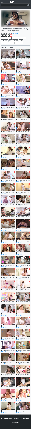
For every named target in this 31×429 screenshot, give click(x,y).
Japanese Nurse (18, 43)
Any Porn (18, 96)
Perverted (11, 43)
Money (21, 40)
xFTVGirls (26, 8)
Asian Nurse (4, 43)
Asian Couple (4, 40)
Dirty (24, 38)
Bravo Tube (15, 33)
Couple (19, 38)
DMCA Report (15, 422)
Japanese (14, 38)
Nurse (10, 40)
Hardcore (4, 38)
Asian (9, 38)
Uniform (16, 40)
